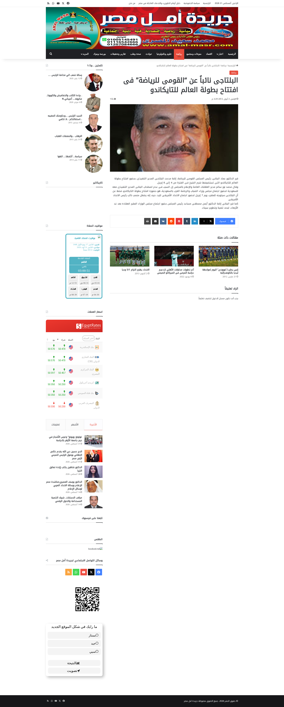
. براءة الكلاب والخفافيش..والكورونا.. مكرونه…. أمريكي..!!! (64, 97)
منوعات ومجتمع (194, 54)
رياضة (179, 54)
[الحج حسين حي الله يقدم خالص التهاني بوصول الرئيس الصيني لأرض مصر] (93, 456)
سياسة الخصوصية (192, 3)
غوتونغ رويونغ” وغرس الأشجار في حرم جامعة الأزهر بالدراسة (65, 439)
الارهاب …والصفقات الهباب (68, 136)
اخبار (221, 54)
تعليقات (55, 424)
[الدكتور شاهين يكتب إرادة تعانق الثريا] (93, 472)
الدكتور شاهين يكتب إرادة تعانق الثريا (65, 469)
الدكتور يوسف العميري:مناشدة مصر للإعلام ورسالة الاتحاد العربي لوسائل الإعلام (64, 485)
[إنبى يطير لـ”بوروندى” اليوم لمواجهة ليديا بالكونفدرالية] (218, 256)
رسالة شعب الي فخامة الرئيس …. (65, 75)
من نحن (132, 3)
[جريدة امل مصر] (142, 28)
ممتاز (92, 635)
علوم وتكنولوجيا (164, 54)
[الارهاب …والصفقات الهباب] (93, 143)
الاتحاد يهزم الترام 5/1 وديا (135, 270)
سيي (92, 651)
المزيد (86, 54)
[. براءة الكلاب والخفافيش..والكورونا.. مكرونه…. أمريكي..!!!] (93, 103)
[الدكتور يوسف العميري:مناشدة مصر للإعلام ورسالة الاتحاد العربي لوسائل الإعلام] (93, 486)
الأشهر (75, 424)
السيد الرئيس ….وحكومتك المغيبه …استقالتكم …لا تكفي (65, 117)
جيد (93, 643)
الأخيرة (93, 424)
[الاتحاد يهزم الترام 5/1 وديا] (129, 256)
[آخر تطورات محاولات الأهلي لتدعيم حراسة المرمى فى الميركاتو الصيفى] (174, 256)
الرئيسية (207, 3)
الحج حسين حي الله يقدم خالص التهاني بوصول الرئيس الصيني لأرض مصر (66, 455)
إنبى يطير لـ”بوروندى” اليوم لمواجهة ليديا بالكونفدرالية (220, 271)
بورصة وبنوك (99, 54)
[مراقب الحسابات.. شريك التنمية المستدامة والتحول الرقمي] (93, 502)
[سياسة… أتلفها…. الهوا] (93, 164)
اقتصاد (209, 54)
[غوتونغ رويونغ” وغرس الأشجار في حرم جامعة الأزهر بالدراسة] (93, 441)
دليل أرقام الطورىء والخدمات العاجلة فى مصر (159, 3)
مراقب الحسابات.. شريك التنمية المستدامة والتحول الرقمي (66, 499)
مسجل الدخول (218, 298)
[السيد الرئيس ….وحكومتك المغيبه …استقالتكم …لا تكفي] (93, 123)
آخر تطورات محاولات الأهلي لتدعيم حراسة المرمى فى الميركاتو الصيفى (175, 271)
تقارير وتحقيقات (118, 54)
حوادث (149, 54)
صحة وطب (135, 54)
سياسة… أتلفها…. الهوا (70, 156)
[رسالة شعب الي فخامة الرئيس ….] (93, 82)
